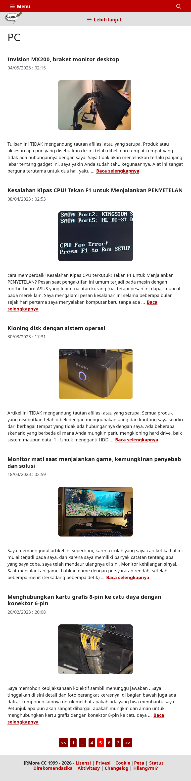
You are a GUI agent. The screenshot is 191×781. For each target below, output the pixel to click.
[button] (178, 6)
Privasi (103, 763)
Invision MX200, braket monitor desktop (63, 59)
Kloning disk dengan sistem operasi (56, 328)
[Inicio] (13, 19)
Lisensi (83, 763)
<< (63, 743)
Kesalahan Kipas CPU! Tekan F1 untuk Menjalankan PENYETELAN (95, 190)
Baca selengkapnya (117, 171)
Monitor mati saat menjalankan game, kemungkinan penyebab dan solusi (94, 462)
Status (156, 763)
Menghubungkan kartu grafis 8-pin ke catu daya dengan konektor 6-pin (84, 600)
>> (127, 743)
